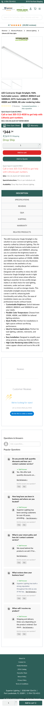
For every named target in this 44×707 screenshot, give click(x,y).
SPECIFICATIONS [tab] (22, 200)
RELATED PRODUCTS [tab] (22, 232)
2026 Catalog (22, 669)
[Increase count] (39, 144)
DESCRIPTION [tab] (22, 193)
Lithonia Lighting (31, 30)
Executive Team (22, 673)
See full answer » (22, 480)
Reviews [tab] (20, 369)
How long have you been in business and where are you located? (23, 499)
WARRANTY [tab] (22, 226)
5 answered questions (29, 106)
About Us (22, 658)
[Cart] (35, 9)
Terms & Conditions (22, 684)
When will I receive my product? (21, 609)
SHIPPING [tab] (22, 219)
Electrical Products (16, 30)
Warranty (34, 125)
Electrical (4, 30)
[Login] (30, 9)
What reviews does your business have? (22, 574)
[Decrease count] (39, 147)
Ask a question (27, 108)
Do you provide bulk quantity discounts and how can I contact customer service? (24, 461)
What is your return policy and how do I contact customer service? (24, 537)
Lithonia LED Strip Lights (9, 33)
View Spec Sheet (13, 125)
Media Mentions (22, 666)
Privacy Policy (22, 680)
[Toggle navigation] (39, 8)
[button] (22, 25)
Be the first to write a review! (22, 413)
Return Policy (22, 676)
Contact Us (22, 662)
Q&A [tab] (22, 213)
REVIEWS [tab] (22, 206)
